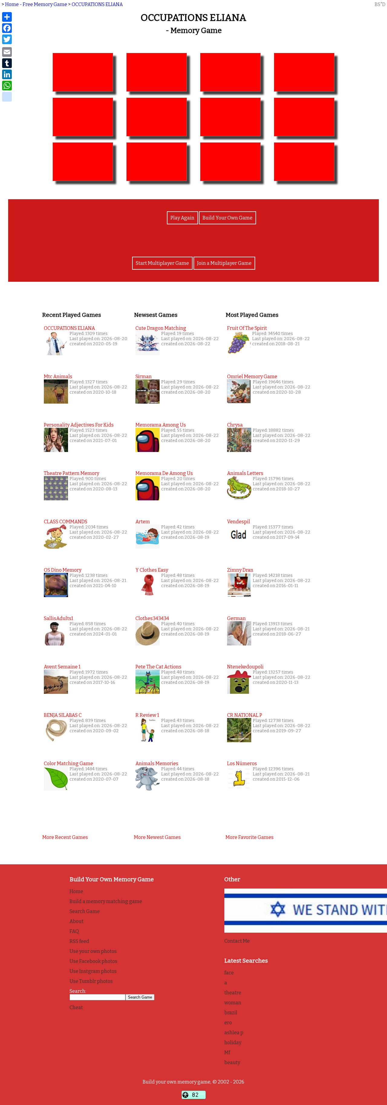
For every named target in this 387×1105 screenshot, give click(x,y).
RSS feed (79, 941)
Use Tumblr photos (91, 981)
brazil (230, 1013)
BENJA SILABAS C (63, 715)
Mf (227, 1052)
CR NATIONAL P (244, 715)
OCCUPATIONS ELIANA (97, 4)
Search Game (85, 911)
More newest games (157, 837)
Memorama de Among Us (164, 473)
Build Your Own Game (227, 218)
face (229, 973)
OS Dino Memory (62, 570)
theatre (232, 993)
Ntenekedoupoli (245, 667)
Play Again (182, 218)
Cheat (76, 1007)
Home (76, 891)
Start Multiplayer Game (162, 263)
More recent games (65, 837)
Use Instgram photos (93, 971)
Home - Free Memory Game (36, 4)
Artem (142, 522)
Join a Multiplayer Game (224, 263)
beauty (232, 1062)
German (236, 618)
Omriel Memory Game (252, 376)
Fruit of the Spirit (247, 328)
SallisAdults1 (58, 618)
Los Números (242, 763)
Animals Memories (156, 763)
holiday (232, 1042)
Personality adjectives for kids (79, 425)
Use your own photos (93, 951)
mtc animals (58, 376)
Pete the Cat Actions (158, 667)
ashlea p (233, 1032)
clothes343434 (152, 618)
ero (228, 1022)
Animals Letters (245, 473)
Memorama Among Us (160, 425)
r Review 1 (147, 715)
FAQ (74, 931)
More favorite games (250, 837)
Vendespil (238, 522)
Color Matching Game (68, 763)
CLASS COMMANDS (65, 522)
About (76, 921)
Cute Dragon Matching (160, 328)
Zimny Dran (240, 570)
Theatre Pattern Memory (71, 473)
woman (232, 1003)
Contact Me (237, 941)
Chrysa (235, 425)
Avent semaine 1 (62, 667)
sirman (143, 376)
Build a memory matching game (106, 901)
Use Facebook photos (93, 961)
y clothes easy (151, 570)
